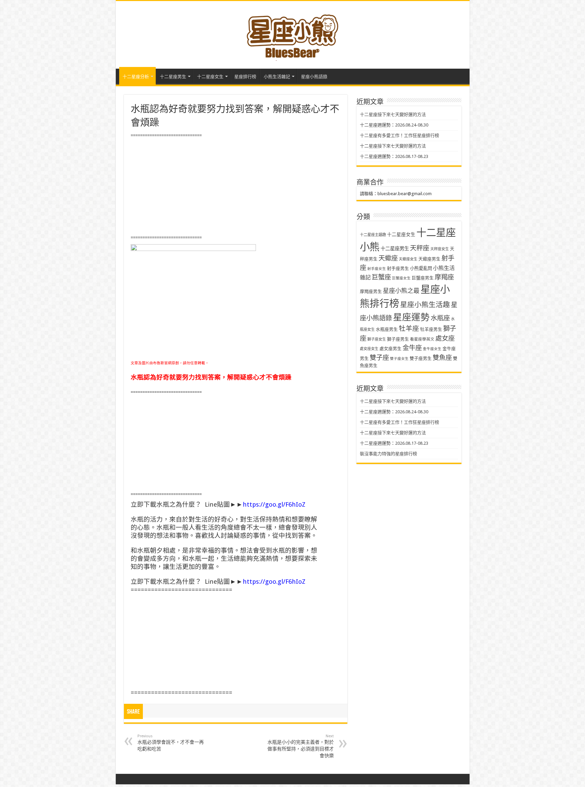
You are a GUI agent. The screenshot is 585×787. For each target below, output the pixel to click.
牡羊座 (409, 328)
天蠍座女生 (408, 259)
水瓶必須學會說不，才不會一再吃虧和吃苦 (170, 742)
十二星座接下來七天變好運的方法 (393, 114)
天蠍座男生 (429, 258)
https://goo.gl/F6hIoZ (274, 504)
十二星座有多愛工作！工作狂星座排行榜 (399, 135)
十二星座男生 (173, 76)
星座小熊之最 (401, 290)
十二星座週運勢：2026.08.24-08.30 (394, 125)
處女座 (445, 338)
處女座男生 (391, 348)
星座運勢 (411, 317)
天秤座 (419, 248)
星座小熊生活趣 (425, 305)
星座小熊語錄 (314, 76)
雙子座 (379, 358)
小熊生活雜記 (277, 76)
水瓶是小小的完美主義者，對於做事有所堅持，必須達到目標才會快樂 (300, 746)
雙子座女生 (399, 358)
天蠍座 (388, 258)
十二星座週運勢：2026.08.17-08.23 (394, 156)
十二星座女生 (210, 76)
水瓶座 (440, 318)
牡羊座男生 (431, 329)
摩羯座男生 (371, 291)
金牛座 (412, 348)
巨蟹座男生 (423, 277)
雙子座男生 (421, 358)
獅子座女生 (376, 339)
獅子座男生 (398, 339)
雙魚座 (442, 358)
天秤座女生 (439, 249)
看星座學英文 (422, 339)
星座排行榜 (245, 76)
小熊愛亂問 (421, 268)
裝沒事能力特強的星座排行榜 (388, 453)
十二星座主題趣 (373, 234)
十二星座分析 (136, 76)
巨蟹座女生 (401, 278)
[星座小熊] (292, 33)
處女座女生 (369, 349)
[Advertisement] (236, 186)
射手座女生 (376, 269)
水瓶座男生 (387, 329)
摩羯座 (444, 277)
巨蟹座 (381, 277)
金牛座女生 (432, 349)
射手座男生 (398, 268)
